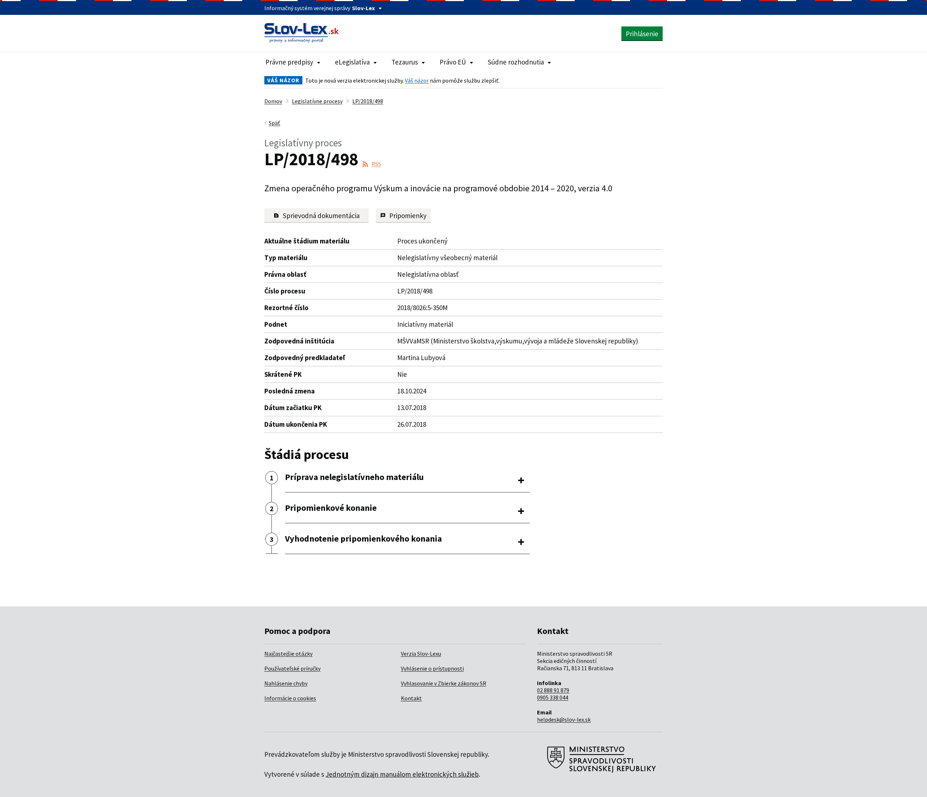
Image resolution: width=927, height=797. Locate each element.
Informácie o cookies (290, 698)
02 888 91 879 (553, 690)
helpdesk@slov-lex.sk (564, 719)
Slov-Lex (363, 8)
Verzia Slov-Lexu (421, 653)
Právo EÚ (453, 62)
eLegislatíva (352, 62)
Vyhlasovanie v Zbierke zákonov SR (443, 683)
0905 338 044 (552, 697)
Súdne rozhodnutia (516, 62)
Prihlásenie (642, 33)
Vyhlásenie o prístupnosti (432, 668)
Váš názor (417, 80)
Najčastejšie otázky (288, 653)
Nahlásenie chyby (285, 683)
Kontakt (411, 698)
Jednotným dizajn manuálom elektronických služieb (402, 774)
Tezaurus (404, 62)
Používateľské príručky (292, 668)
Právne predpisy (289, 62)
